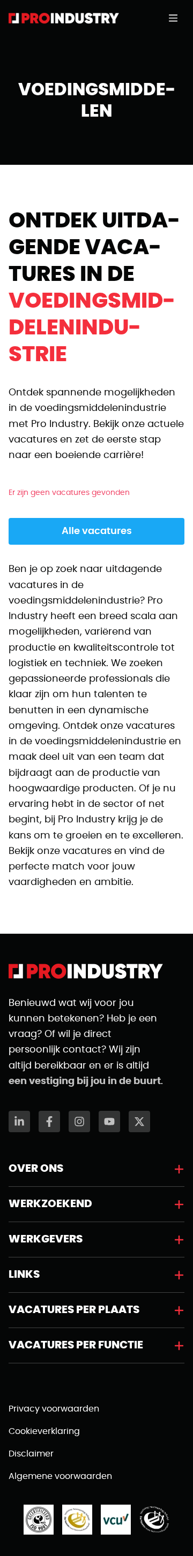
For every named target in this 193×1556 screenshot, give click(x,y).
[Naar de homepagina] (64, 18)
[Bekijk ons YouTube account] (109, 1121)
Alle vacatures (97, 531)
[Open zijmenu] (176, 18)
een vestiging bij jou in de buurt (85, 1081)
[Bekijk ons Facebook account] (49, 1121)
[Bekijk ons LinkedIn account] (19, 1121)
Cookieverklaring (44, 1431)
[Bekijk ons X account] (139, 1121)
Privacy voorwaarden (54, 1409)
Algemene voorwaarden (60, 1476)
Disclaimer (31, 1454)
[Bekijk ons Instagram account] (79, 1121)
